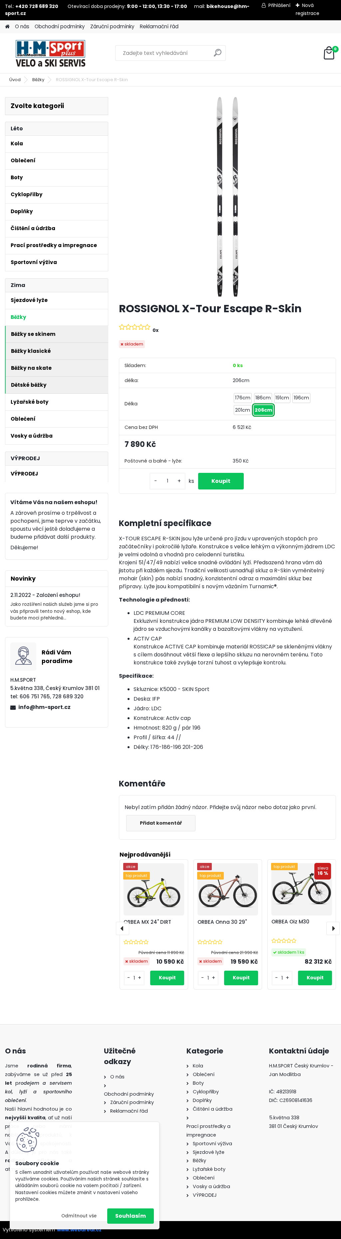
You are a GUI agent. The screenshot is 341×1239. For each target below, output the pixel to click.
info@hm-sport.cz (44, 707)
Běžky (38, 79)
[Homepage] (7, 26)
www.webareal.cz (79, 1229)
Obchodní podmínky (60, 26)
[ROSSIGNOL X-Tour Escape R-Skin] (227, 197)
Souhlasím (130, 1216)
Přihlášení (279, 5)
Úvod (15, 79)
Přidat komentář (161, 823)
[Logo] (51, 53)
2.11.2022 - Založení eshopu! (45, 595)
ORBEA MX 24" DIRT (147, 921)
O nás (22, 26)
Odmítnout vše (79, 1216)
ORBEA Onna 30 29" (222, 921)
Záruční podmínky (112, 26)
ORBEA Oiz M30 (290, 921)
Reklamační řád (159, 26)
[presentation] (122, 928)
